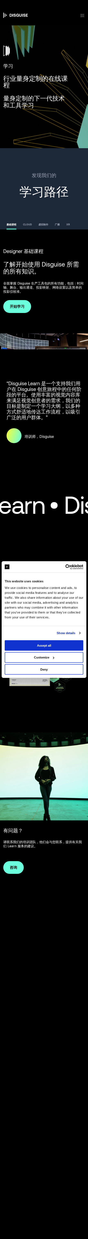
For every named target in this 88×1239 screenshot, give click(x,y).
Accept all (44, 645)
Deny (44, 669)
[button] (80, 15)
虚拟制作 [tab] (43, 224)
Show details (66, 633)
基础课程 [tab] (11, 224)
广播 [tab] (57, 224)
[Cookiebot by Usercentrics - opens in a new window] (65, 566)
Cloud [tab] (27, 224)
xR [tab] (68, 224)
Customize (41, 657)
